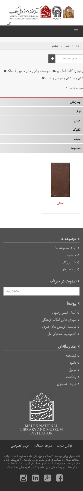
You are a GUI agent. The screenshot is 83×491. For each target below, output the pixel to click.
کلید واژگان (69, 262)
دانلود (73, 362)
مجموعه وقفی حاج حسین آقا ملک (28, 71)
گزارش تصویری (66, 384)
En (9, 23)
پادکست (71, 377)
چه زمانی (75, 102)
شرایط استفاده (43, 445)
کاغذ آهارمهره (64, 71)
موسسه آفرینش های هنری (59, 327)
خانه (78, 45)
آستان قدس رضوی (64, 312)
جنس (77, 120)
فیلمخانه (70, 356)
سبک (77, 139)
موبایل (72, 370)
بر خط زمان (69, 269)
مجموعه (75, 148)
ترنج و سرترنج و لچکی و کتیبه (64, 78)
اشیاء (67, 45)
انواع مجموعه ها (65, 248)
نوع (78, 111)
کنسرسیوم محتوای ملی (61, 334)
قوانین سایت (64, 445)
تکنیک (76, 130)
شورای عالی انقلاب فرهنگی (59, 320)
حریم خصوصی (20, 445)
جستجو (55, 45)
